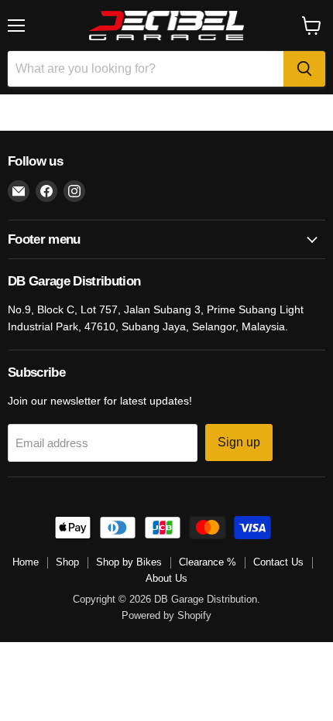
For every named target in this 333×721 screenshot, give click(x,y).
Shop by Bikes (129, 562)
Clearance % (207, 562)
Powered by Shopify (166, 615)
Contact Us (278, 562)
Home (25, 562)
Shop (67, 562)
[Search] (304, 69)
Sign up (239, 442)
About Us (166, 578)
